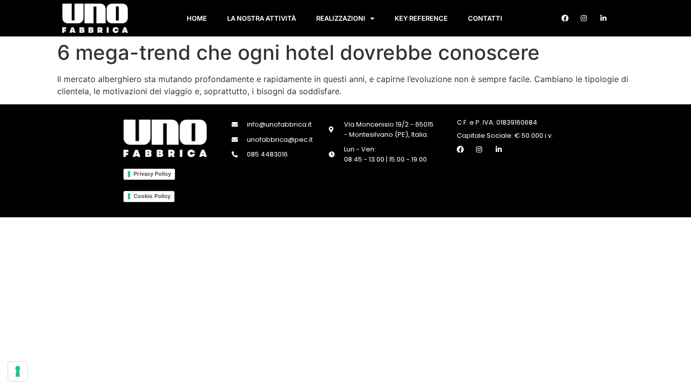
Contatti (485, 18)
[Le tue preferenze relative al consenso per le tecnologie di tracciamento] (17, 371)
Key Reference (421, 18)
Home (197, 18)
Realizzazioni (340, 18)
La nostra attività (261, 18)
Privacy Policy (152, 173)
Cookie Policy (152, 196)
